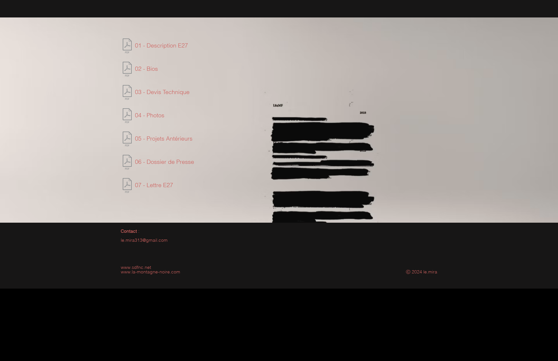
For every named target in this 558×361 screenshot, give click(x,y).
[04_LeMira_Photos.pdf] (127, 116)
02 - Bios (146, 68)
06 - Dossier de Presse (164, 161)
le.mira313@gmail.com (144, 240)
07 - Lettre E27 (154, 185)
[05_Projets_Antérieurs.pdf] (127, 140)
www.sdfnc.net (136, 267)
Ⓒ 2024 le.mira (421, 272)
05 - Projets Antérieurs (163, 138)
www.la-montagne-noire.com (150, 272)
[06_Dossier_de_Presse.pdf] (127, 163)
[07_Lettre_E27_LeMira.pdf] (127, 186)
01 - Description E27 (161, 45)
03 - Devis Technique (162, 92)
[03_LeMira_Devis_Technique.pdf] (127, 93)
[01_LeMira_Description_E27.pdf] (127, 46)
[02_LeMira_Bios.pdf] (127, 70)
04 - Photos (149, 115)
